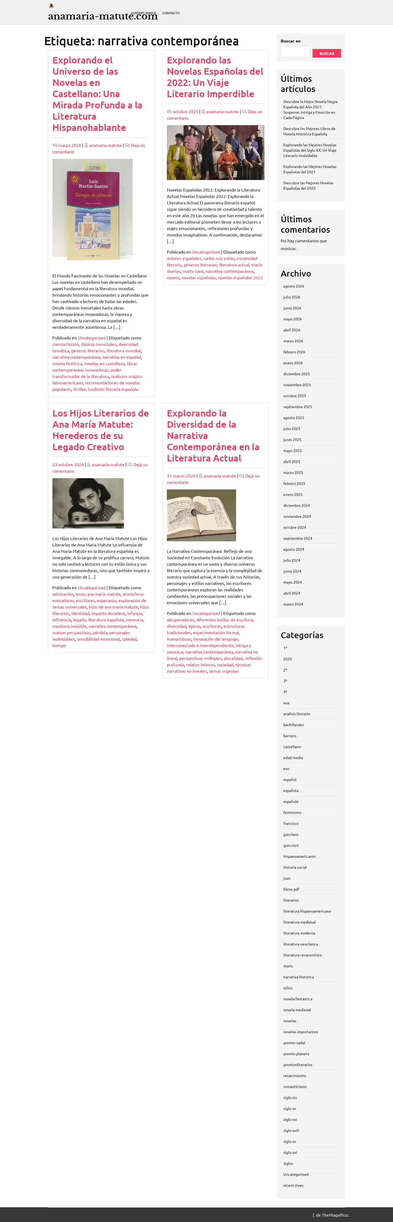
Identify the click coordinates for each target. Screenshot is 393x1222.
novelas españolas (199, 277)
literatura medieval (299, 922)
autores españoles (184, 258)
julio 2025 (291, 428)
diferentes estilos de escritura (224, 619)
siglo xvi (290, 1119)
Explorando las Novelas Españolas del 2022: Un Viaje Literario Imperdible (215, 76)
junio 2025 (292, 439)
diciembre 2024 (296, 505)
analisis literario (296, 713)
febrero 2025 (294, 483)
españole (291, 801)
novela (173, 277)
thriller (79, 389)
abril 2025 (291, 461)
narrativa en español (121, 356)
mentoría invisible (69, 626)
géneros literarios (88, 350)
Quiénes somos (143, 13)
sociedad (225, 664)
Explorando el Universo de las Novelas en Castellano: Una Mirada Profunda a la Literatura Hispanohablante (97, 93)
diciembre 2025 (296, 373)
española (290, 790)
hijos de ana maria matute (113, 606)
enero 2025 (293, 494)
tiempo (59, 645)
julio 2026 (291, 296)
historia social (295, 867)
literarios (291, 900)
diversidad (176, 626)
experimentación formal (216, 632)
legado (79, 619)
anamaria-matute (105, 145)
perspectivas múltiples (200, 658)
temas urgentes (224, 670)
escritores (85, 600)
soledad (129, 638)
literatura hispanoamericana (307, 911)
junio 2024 (292, 571)
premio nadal (294, 1042)
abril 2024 (291, 593)
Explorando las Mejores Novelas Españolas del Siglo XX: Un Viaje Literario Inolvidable (310, 150)
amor (80, 593)
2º (285, 669)
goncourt (291, 845)
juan (287, 878)
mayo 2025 (292, 450)
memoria (134, 619)
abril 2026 (291, 329)
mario (288, 965)
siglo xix (290, 1097)
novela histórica (67, 363)
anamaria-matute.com (103, 16)
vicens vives (293, 1185)
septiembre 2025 (297, 406)
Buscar (326, 53)
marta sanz (193, 271)
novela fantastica (297, 998)
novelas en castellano (104, 363)
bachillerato (293, 724)
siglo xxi (290, 1152)
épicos (194, 626)
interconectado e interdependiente (200, 645)
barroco (289, 735)
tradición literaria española (113, 389)
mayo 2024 (292, 582)
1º (285, 647)
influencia (61, 619)
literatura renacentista (302, 954)
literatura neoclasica (300, 943)
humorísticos (179, 638)
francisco (291, 823)
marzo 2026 (293, 340)
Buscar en (290, 41)
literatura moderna (299, 932)
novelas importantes (300, 1031)
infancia (134, 613)
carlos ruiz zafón (218, 258)
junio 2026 (292, 307)
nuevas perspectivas (71, 632)
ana (286, 702)
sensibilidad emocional (98, 638)
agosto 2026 (293, 286)
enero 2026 (293, 362)
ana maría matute (104, 593)
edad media (293, 757)
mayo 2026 (292, 318)
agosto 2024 (293, 549)
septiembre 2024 (297, 538)
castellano (292, 746)
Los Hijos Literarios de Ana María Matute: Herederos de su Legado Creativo (100, 429)
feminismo (292, 812)
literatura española (106, 619)
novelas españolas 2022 (240, 277)
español (289, 779)
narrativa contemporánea (76, 356)
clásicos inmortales (98, 344)
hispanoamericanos (299, 856)
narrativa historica (298, 976)
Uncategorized (92, 337)
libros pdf (291, 889)
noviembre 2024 (297, 516)
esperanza (106, 600)
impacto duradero (108, 613)
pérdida (100, 632)
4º (285, 691)
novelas (289, 1020)
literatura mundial (124, 350)
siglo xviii (291, 1130)
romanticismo (295, 1086)
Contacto (171, 13)
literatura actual (234, 264)
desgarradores (180, 619)
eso (286, 768)
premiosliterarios (297, 1064)
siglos (288, 1163)
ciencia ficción (65, 344)
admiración (62, 593)
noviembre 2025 (297, 384)
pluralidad (233, 658)
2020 (287, 658)
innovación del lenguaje (215, 638)
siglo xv (289, 1108)
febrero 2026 (294, 351)
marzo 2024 (293, 604)
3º (285, 680)
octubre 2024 (294, 527)
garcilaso (290, 834)
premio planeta (296, 1053)
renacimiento (294, 1075)
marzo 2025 (293, 472)
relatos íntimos (200, 664)
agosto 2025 (293, 417)
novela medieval (297, 1009)
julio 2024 (291, 560)
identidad (80, 613)
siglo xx (289, 1141)
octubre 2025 (294, 395)
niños (287, 987)
